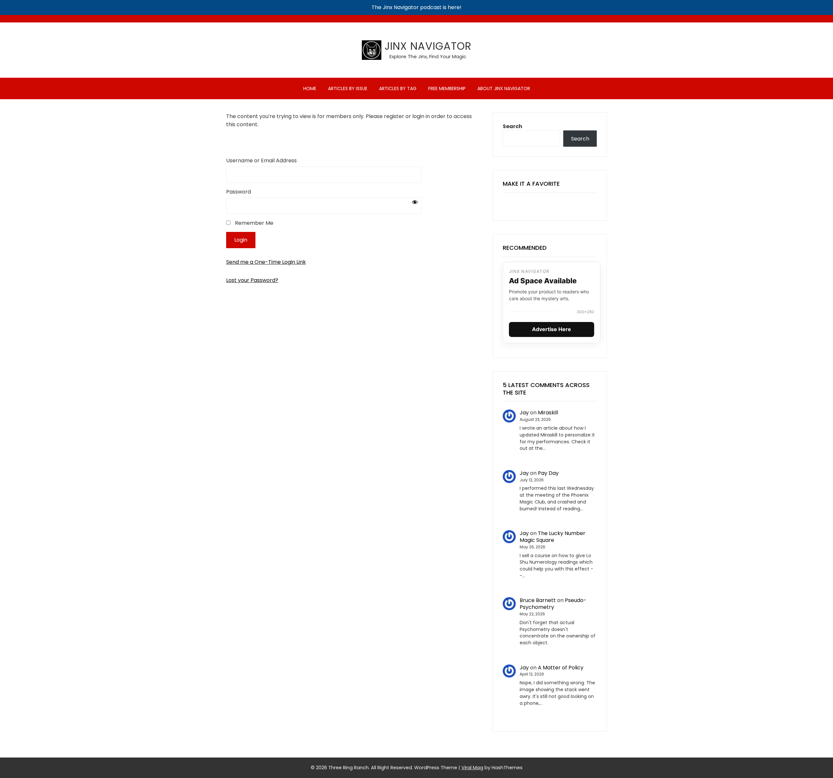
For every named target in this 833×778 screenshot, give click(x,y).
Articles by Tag (397, 88)
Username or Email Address (261, 160)
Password (238, 191)
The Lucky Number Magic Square (552, 537)
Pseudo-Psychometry (553, 604)
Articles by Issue (347, 88)
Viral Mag (472, 767)
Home (309, 88)
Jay (524, 412)
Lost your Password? (252, 280)
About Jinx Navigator (503, 88)
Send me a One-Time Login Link (266, 262)
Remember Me (253, 223)
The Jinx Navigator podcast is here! (416, 7)
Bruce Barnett (538, 600)
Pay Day (548, 473)
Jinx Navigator (428, 46)
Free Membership (447, 88)
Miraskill (548, 412)
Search (512, 126)
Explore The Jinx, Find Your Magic (427, 56)
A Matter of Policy (560, 667)
